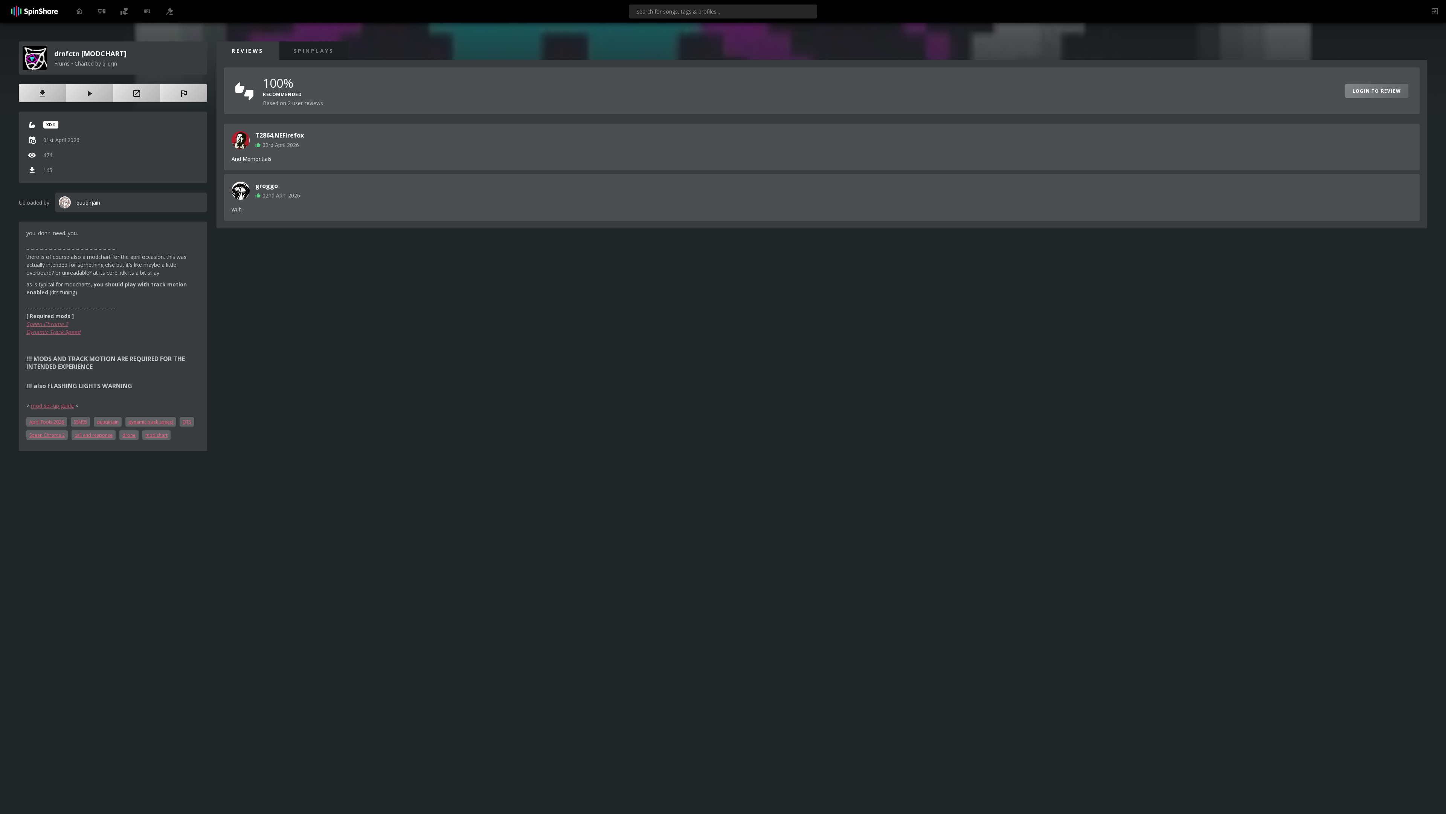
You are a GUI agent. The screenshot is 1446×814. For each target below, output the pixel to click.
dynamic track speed (150, 422)
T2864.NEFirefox (279, 135)
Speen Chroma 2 (47, 323)
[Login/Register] (1434, 11)
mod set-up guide (52, 405)
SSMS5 (80, 422)
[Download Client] (101, 11)
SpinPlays (314, 50)
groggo (266, 186)
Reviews (248, 50)
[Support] (124, 11)
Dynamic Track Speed (53, 331)
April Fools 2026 (46, 422)
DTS (187, 422)
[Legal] (169, 11)
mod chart (156, 435)
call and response (94, 435)
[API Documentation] (147, 11)
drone (129, 435)
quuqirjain (108, 422)
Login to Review (1377, 91)
